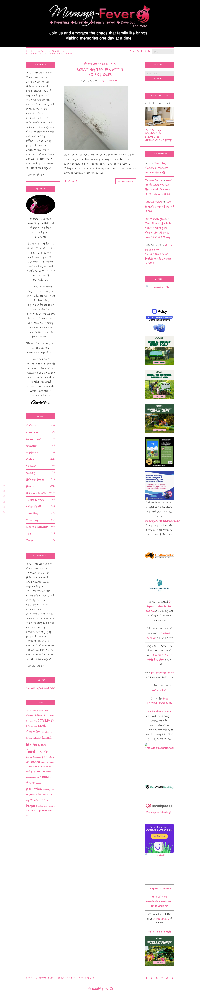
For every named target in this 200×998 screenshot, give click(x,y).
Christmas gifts (31, 721)
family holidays (33, 738)
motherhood (44, 771)
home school (30, 767)
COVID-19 (46, 720)
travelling (39, 806)
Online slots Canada (159, 711)
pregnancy (30, 794)
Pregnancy (32, 520)
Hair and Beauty (35, 479)
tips (43, 794)
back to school (38, 710)
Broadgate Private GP (159, 812)
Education (31, 445)
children (38, 715)
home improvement (48, 762)
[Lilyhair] (159, 867)
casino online (159, 690)
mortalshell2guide (155, 219)
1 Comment (111, 80)
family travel (37, 751)
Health (30, 486)
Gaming (30, 473)
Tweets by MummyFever (40, 688)
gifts (28, 762)
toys (28, 800)
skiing (38, 794)
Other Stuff (33, 506)
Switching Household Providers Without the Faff (158, 135)
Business (31, 425)
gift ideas (48, 757)
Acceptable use (45, 978)
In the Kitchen (35, 500)
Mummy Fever (100, 989)
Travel (30, 540)
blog (46, 711)
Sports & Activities (37, 527)
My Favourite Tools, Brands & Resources (49, 54)
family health (46, 732)
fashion (29, 757)
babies (28, 710)
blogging (29, 715)
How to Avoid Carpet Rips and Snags (159, 206)
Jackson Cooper (153, 180)
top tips (49, 794)
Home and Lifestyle (100, 63)
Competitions (33, 439)
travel (35, 799)
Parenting (32, 513)
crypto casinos (161, 918)
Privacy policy (66, 978)
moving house (32, 777)
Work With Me (57, 51)
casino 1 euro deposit (159, 931)
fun (34, 757)
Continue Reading (125, 181)
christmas (48, 715)
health (35, 762)
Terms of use (86, 978)
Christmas (32, 432)
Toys (28, 533)
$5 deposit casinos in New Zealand (159, 606)
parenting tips (48, 789)
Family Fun (32, 452)
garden (38, 757)
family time (39, 745)
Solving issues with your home (100, 72)
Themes (40, 51)
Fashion (30, 459)
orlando (38, 783)
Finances (31, 466)
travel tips (36, 810)
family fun (33, 731)
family (42, 726)
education (34, 726)
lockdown (41, 767)
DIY (28, 726)
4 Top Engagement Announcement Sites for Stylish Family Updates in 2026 (158, 254)
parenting (34, 789)
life (36, 766)
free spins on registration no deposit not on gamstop (159, 901)
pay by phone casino (162, 672)
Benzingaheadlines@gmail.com (162, 520)
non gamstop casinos (159, 888)
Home (29, 51)
